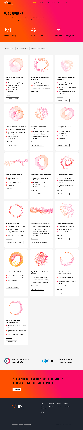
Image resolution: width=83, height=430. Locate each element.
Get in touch (75, 2)
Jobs (42, 414)
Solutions (35, 2)
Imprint (21, 424)
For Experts (60, 2)
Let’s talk (17, 389)
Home (42, 406)
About (67, 2)
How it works (43, 2)
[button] (9, 3)
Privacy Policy (15, 424)
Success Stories (52, 2)
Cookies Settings (27, 424)
